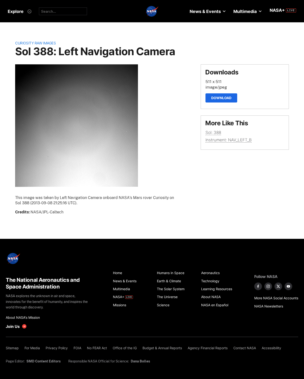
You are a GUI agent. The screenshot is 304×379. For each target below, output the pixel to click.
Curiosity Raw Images (35, 43)
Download (221, 98)
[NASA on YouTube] (288, 286)
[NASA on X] (278, 286)
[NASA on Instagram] (268, 286)
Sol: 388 (213, 132)
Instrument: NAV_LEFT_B (228, 140)
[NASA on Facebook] (258, 286)
